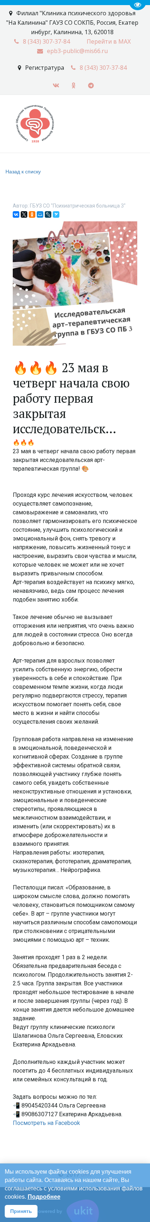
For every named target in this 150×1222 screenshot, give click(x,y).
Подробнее (44, 1197)
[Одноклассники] (32, 214)
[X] (24, 214)
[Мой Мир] (40, 214)
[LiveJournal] (48, 214)
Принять (21, 1211)
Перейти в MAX (109, 41)
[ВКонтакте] (16, 214)
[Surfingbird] (56, 214)
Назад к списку (23, 171)
